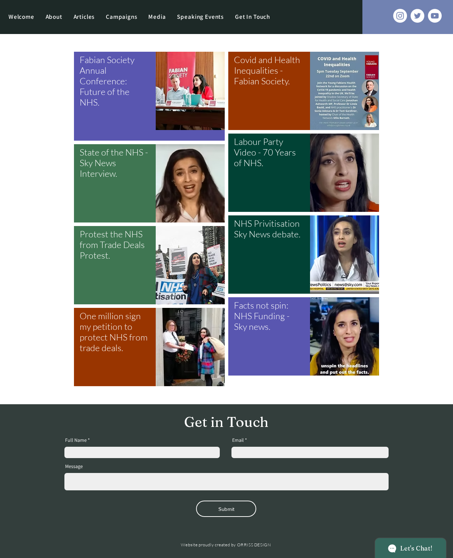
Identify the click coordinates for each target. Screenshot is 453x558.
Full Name (76, 440)
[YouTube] (435, 16)
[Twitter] (417, 16)
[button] (121, 16)
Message (74, 466)
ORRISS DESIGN (254, 544)
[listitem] (149, 96)
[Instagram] (400, 16)
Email (238, 440)
